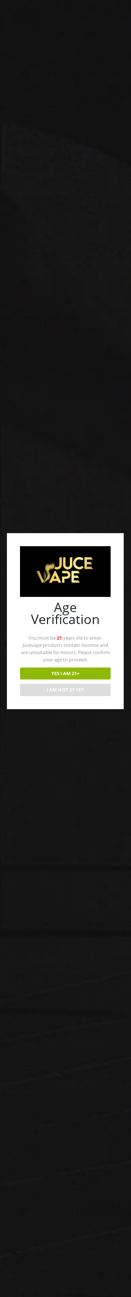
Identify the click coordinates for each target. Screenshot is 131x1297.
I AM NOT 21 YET (65, 689)
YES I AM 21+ (65, 673)
